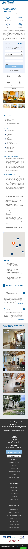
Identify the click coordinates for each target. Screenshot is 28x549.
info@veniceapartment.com (14, 447)
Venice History (14, 485)
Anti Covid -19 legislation (14, 477)
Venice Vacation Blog (14, 505)
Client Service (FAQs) (14, 468)
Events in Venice (14, 489)
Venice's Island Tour (14, 499)
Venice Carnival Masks (14, 501)
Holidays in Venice (14, 521)
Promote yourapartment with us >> (14, 451)
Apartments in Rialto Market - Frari (14, 513)
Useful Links (14, 473)
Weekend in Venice (14, 526)
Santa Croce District (14, 498)
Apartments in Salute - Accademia (14, 515)
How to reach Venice (14, 487)
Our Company (14, 465)
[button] (14, 243)
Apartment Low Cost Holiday (14, 524)
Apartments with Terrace (14, 516)
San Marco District (14, 490)
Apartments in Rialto (14, 509)
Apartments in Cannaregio (14, 512)
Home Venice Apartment (14, 462)
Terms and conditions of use (14, 471)
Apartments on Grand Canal (14, 518)
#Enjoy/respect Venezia (14, 476)
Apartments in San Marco (14, 507)
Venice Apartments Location (14, 520)
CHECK (14, 66)
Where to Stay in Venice (14, 527)
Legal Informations (14, 467)
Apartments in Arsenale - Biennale (14, 510)
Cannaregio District (14, 493)
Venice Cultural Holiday (14, 523)
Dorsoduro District (14, 495)
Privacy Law (14, 474)
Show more (14, 88)
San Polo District (14, 492)
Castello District (14, 496)
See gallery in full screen (14, 110)
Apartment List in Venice (14, 464)
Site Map (14, 479)
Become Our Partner (14, 470)
